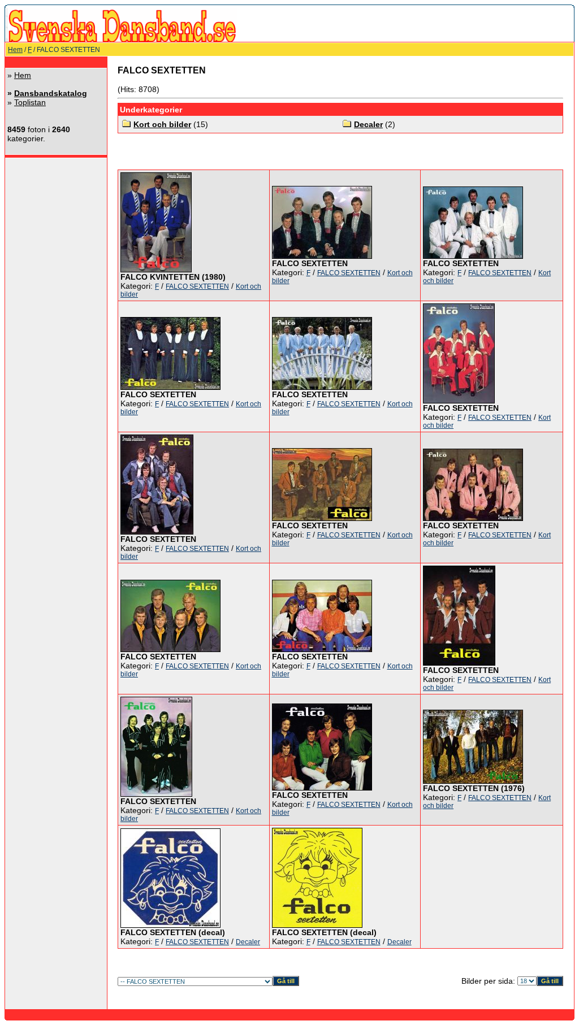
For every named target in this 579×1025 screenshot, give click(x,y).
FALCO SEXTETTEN (197, 286)
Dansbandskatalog (50, 93)
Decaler (368, 124)
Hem (15, 50)
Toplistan (30, 102)
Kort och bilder (162, 124)
